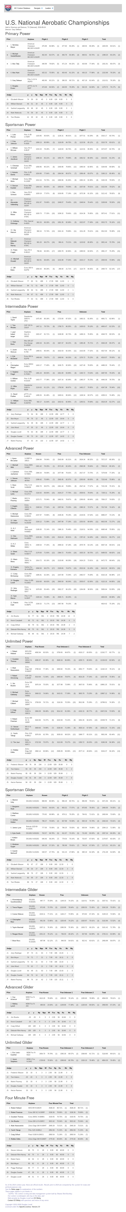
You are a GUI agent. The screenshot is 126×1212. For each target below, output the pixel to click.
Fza (50, 95)
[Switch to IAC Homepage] (8, 8)
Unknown (83, 312)
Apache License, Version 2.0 (29, 1207)
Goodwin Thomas (17, 1117)
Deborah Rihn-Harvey (13, 243)
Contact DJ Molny (14, 1200)
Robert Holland (16, 1108)
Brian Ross (16, 941)
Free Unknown (84, 454)
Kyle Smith (16, 833)
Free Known (39, 647)
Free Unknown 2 (85, 647)
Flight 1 (45, 39)
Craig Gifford (15, 1134)
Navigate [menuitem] (37, 8)
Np (36, 95)
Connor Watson (17, 914)
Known (38, 130)
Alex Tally (15, 64)
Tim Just (16, 742)
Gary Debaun (17, 80)
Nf (46, 95)
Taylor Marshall (17, 927)
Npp (41, 95)
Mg (71, 95)
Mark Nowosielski (17, 1126)
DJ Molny (37, 1198)
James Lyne (16, 828)
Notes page (15, 1189)
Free (59, 312)
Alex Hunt (15, 73)
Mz (66, 95)
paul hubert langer (13, 334)
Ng (56, 95)
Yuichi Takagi (15, 1130)
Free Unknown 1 (63, 647)
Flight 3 (85, 39)
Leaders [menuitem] (48, 8)
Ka (61, 95)
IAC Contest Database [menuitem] (22, 8)
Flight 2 (65, 39)
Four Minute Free (55, 1103)
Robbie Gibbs (16, 1139)
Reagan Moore (17, 934)
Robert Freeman (16, 1112)
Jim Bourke (15, 1121)
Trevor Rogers (17, 907)
